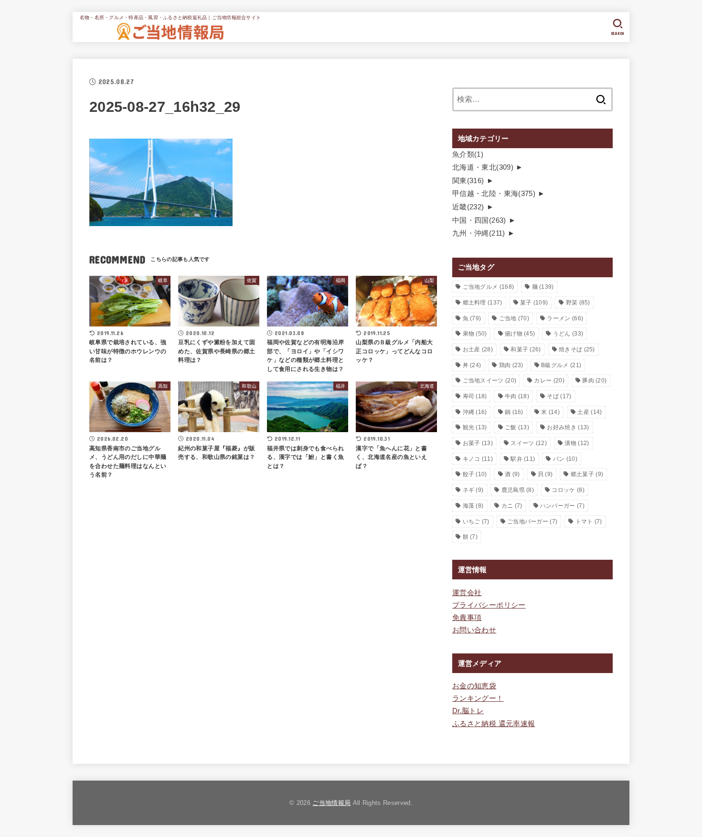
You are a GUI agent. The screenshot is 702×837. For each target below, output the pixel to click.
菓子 (534, 302)
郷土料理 (482, 302)
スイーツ (529, 443)
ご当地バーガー (532, 521)
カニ (511, 505)
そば (559, 396)
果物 (475, 333)
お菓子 (478, 443)
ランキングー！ (478, 698)
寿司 (475, 396)
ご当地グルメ (488, 286)
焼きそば (577, 349)
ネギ (473, 490)
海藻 (473, 505)
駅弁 (523, 459)
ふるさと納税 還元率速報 (493, 724)
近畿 (468, 207)
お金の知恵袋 (474, 686)
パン (565, 459)
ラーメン (565, 318)
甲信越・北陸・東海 (493, 193)
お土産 (478, 349)
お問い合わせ (474, 630)
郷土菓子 (587, 474)
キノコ (478, 459)
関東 (468, 181)
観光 (475, 427)
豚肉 (594, 380)
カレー (549, 380)
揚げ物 (520, 333)
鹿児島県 (517, 490)
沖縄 (475, 412)
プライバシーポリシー (489, 605)
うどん (568, 333)
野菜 (578, 302)
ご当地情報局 (331, 802)
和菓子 (526, 349)
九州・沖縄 (478, 233)
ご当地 (514, 318)
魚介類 (467, 154)
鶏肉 (511, 365)
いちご (476, 521)
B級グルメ (561, 365)
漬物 (576, 443)
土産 (589, 412)
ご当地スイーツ (490, 380)
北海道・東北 (482, 167)
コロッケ (568, 490)
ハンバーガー (562, 505)
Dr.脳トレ (468, 711)
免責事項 (466, 617)
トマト (588, 521)
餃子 (475, 474)
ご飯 (517, 427)
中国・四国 (479, 220)
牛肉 (517, 396)
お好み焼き (568, 427)
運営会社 (466, 593)
